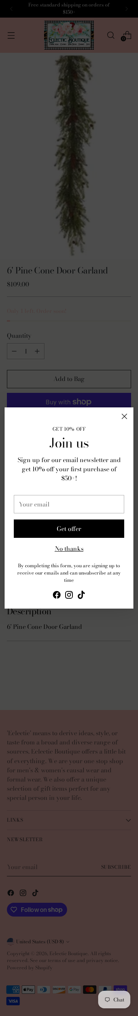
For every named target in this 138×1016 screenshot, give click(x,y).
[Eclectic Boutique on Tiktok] (81, 596)
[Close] (124, 416)
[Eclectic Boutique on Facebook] (56, 596)
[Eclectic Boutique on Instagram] (69, 596)
